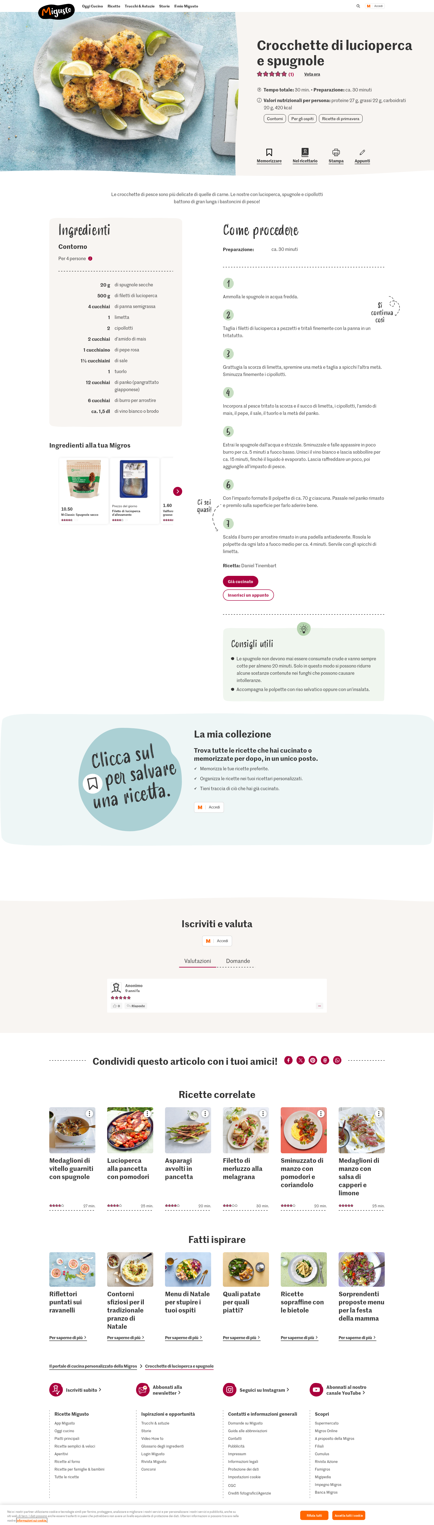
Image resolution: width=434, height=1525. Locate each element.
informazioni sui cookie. (32, 1520)
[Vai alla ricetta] (72, 1159)
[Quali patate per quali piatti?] (246, 1296)
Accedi (378, 6)
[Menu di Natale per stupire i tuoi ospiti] (188, 1296)
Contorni (275, 118)
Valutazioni (197, 961)
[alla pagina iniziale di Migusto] (56, 8)
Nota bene (90, 259)
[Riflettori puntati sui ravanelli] (72, 1296)
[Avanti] (177, 491)
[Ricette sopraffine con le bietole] (304, 1296)
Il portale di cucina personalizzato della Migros (93, 1366)
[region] (217, 1515)
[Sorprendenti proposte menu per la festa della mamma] (362, 1296)
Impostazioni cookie (244, 1477)
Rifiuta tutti (314, 1515)
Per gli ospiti (302, 118)
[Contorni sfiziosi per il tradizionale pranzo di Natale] (130, 1296)
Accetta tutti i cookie (349, 1515)
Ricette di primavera (340, 118)
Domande (238, 961)
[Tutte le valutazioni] (272, 74)
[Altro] (319, 1006)
